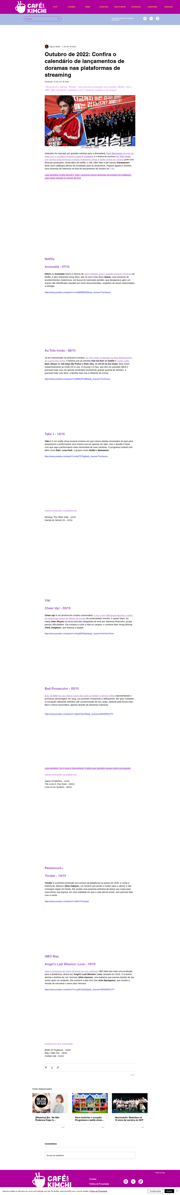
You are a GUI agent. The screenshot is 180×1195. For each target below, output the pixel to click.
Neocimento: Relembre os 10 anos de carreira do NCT (129, 1118)
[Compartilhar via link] (58, 1067)
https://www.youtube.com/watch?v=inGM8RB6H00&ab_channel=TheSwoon (78, 292)
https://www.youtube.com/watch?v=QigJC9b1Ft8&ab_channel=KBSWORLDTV (79, 714)
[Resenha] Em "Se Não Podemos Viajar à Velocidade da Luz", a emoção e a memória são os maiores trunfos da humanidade (50, 1118)
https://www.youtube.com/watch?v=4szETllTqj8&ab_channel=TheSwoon (76, 456)
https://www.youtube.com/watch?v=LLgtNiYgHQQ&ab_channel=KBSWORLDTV (79, 989)
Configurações (155, 1191)
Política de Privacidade (98, 1191)
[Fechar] (177, 1191)
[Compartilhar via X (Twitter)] (52, 1067)
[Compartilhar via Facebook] (46, 1067)
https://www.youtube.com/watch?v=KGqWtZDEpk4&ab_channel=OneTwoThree (79, 634)
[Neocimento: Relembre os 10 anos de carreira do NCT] (130, 1103)
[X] (151, 18)
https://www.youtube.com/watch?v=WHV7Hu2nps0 (67, 901)
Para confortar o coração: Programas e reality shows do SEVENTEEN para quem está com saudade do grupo (89, 1118)
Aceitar (169, 1191)
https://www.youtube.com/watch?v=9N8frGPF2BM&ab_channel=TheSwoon (77, 379)
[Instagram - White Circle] (145, 18)
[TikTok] (157, 18)
